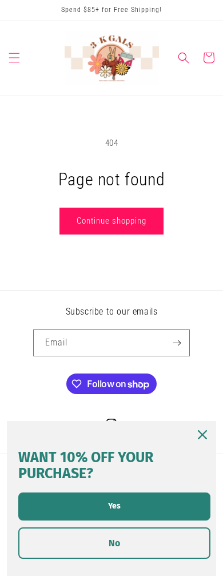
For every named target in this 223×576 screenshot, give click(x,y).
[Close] (202, 434)
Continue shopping (111, 221)
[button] (14, 57)
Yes (114, 506)
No (114, 543)
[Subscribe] (176, 342)
